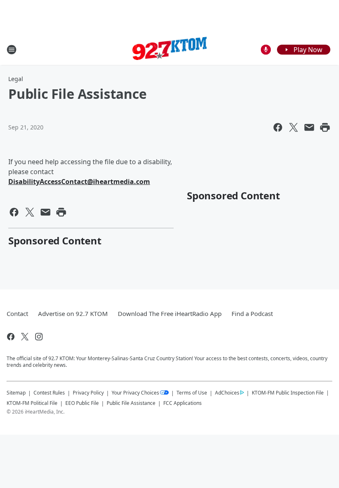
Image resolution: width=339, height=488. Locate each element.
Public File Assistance (131, 403)
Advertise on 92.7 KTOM (73, 313)
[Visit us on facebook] (11, 337)
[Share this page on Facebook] (278, 127)
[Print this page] (325, 127)
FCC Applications (182, 402)
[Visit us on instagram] (39, 337)
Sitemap (16, 392)
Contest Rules (49, 392)
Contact (17, 313)
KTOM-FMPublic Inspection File (288, 392)
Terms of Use (192, 392)
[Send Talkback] (266, 50)
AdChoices (227, 392)
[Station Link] (169, 49)
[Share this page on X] (293, 127)
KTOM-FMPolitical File (32, 403)
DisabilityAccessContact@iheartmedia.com (79, 181)
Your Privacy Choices (135, 392)
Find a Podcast (252, 313)
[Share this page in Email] (309, 127)
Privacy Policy (88, 392)
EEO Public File (82, 403)
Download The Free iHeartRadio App (170, 313)
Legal (15, 79)
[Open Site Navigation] (12, 50)
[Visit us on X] (25, 337)
